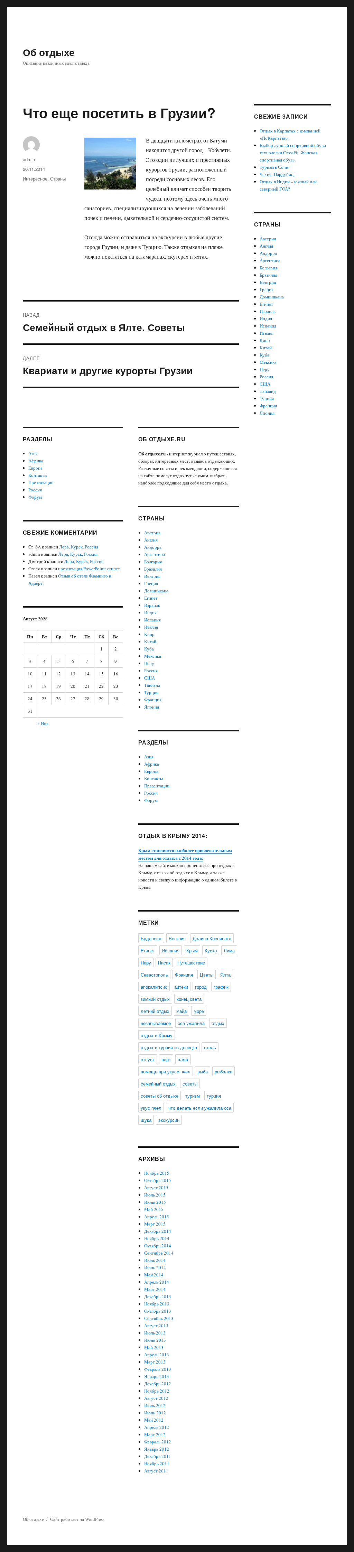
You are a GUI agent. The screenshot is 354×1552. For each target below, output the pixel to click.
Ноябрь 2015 (156, 1173)
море (199, 1011)
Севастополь (154, 974)
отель (210, 1047)
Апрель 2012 (156, 1427)
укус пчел (151, 1108)
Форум (35, 497)
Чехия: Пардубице (278, 174)
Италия (151, 627)
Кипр (149, 634)
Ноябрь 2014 (156, 1238)
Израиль (152, 605)
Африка (35, 461)
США (149, 678)
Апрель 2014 (156, 1282)
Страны (58, 178)
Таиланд (152, 685)
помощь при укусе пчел (165, 1071)
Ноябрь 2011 (156, 1463)
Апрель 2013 (156, 1354)
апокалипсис (154, 986)
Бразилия (153, 569)
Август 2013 (156, 1325)
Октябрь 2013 (157, 1311)
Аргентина (154, 554)
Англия (151, 540)
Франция (152, 699)
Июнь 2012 (155, 1413)
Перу (149, 663)
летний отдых (155, 1011)
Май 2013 (154, 1347)
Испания (152, 620)
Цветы (206, 974)
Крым (192, 950)
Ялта (225, 974)
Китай (150, 641)
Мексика (152, 656)
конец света (189, 999)
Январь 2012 (156, 1449)
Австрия (152, 532)
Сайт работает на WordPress (77, 1519)
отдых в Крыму (157, 1035)
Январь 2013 (156, 1376)
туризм (192, 1095)
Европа (35, 468)
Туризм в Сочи (274, 167)
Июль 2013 (155, 1333)
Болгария (153, 561)
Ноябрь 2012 (156, 1391)
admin (29, 159)
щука (146, 1120)
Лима (229, 950)
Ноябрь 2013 (156, 1304)
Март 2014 (155, 1289)
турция (214, 1095)
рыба (202, 1071)
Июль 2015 (155, 1195)
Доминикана (156, 591)
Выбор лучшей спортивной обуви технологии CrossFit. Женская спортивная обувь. (293, 152)
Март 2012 (155, 1434)
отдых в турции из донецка (169, 1047)
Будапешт (151, 938)
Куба (149, 649)
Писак (164, 962)
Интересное (35, 178)
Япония (151, 707)
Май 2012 (154, 1420)
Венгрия (152, 576)
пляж (183, 1059)
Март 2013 (155, 1362)
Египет (151, 598)
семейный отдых (158, 1083)
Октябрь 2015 (157, 1180)
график (221, 986)
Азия (33, 453)
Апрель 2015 (156, 1216)
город (201, 986)
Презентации (41, 482)
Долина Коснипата (212, 938)
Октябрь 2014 (157, 1245)
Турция (151, 692)
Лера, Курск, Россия (78, 547)
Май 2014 (154, 1275)
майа (181, 1011)
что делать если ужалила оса (199, 1108)
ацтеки (181, 986)
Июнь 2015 (155, 1202)
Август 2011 (156, 1471)
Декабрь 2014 (157, 1231)
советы (190, 1083)
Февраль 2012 (157, 1442)
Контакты (37, 475)
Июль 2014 (155, 1260)
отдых (218, 1023)
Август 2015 (156, 1187)
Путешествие (191, 962)
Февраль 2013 (157, 1369)
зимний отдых (155, 999)
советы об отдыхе (159, 1095)
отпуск (148, 1059)
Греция (151, 583)
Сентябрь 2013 (159, 1318)
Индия (150, 612)
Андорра (152, 547)
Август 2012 (156, 1398)
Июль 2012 (155, 1405)
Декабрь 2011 (157, 1456)
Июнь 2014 (155, 1267)
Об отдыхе (49, 52)
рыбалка (223, 1071)
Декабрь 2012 (157, 1383)
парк (166, 1059)
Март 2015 (155, 1224)
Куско (211, 950)
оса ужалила (191, 1023)
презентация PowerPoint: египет (89, 568)
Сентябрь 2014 (159, 1253)
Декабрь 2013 (157, 1296)
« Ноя (42, 723)
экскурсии (168, 1120)
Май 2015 (154, 1209)
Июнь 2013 (155, 1340)
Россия (35, 490)
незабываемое (156, 1023)
